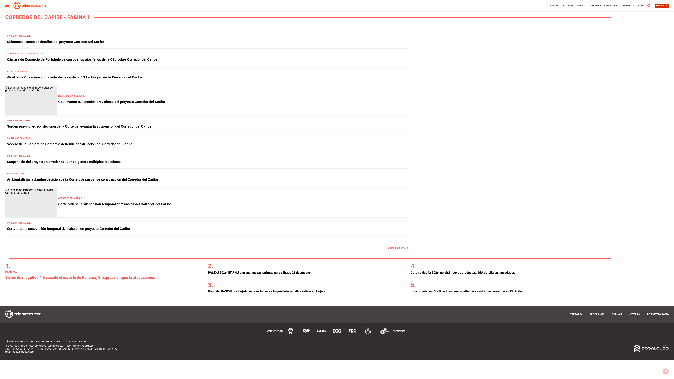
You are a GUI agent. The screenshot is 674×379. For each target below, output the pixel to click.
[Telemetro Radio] (383, 333)
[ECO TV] (337, 333)
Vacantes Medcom (75, 341)
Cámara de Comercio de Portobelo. (27, 53)
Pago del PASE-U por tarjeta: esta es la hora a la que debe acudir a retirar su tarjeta (267, 291)
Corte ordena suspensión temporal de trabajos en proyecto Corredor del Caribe (68, 229)
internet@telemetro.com (22, 352)
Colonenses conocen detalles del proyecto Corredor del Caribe (55, 42)
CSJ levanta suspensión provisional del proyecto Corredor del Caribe (111, 102)
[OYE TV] (306, 333)
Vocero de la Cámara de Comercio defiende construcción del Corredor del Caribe (70, 144)
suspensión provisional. (72, 96)
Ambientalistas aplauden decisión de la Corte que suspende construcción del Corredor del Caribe (82, 179)
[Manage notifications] (666, 371)
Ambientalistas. (16, 173)
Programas (575, 5)
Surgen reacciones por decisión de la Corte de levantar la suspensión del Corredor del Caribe (79, 126)
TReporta (556, 5)
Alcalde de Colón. (17, 71)
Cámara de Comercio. (19, 138)
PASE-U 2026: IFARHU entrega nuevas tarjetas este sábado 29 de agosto (259, 272)
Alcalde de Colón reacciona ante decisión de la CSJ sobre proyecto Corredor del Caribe (74, 77)
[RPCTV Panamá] (290, 333)
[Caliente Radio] (368, 333)
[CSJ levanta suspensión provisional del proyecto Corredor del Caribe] (31, 100)
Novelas (609, 5)
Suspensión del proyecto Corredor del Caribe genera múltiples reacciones (64, 162)
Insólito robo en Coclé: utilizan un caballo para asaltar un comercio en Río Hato (466, 291)
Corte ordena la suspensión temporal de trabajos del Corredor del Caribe (114, 204)
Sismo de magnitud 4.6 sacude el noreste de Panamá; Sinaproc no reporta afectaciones (80, 277)
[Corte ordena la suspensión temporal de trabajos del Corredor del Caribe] (31, 203)
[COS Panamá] (321, 333)
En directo (662, 5)
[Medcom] (399, 333)
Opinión (594, 5)
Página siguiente (397, 248)
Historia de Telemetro (49, 341)
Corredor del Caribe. (19, 36)
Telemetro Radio (632, 5)
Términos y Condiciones (19, 341)
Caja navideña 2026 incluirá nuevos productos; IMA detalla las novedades (463, 272)
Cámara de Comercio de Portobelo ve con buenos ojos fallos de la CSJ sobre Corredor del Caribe (82, 59)
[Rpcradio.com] (352, 333)
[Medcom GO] (275, 333)
